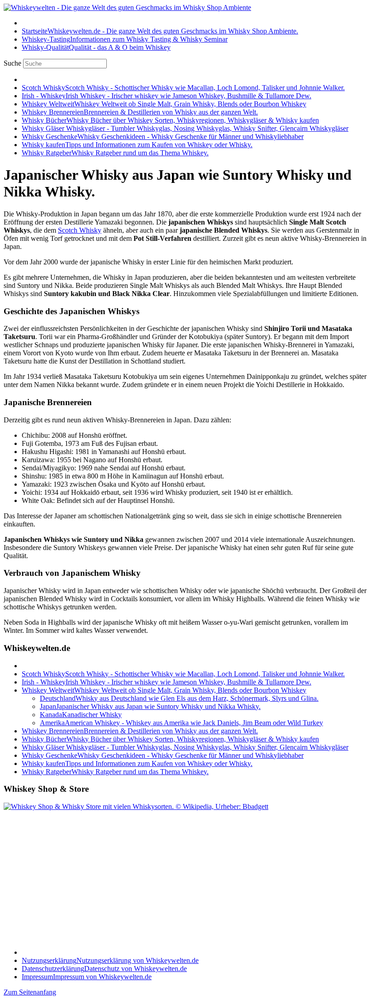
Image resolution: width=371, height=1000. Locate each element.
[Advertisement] (60, 874)
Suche (12, 63)
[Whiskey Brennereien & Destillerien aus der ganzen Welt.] (136, 806)
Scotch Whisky (79, 230)
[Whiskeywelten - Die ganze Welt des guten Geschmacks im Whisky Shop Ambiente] (127, 7)
